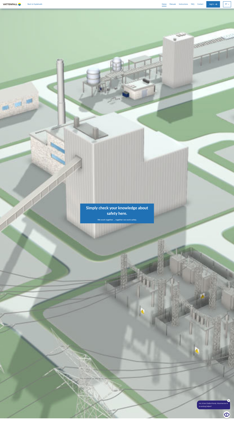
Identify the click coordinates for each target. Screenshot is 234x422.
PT (226, 4)
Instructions (183, 4)
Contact (200, 4)
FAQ (192, 4)
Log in (211, 4)
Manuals (173, 4)
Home (164, 4)
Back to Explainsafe (35, 4)
